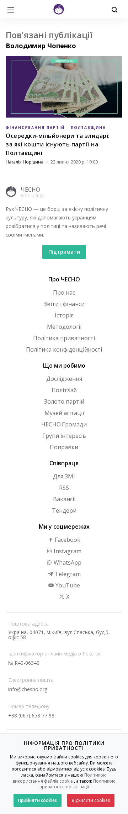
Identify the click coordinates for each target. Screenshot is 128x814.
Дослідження (64, 379)
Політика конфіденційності (64, 349)
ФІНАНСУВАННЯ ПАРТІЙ (35, 127)
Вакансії (64, 499)
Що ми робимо (64, 365)
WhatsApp (66, 562)
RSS (64, 488)
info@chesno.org (27, 689)
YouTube (67, 585)
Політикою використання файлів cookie (60, 778)
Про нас (64, 292)
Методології (64, 327)
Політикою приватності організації (77, 784)
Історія (64, 315)
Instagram (66, 551)
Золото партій (64, 401)
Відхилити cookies (91, 800)
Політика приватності (64, 338)
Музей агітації (64, 413)
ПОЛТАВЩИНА (88, 127)
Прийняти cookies (37, 800)
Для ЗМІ (64, 476)
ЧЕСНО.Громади (64, 424)
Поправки (64, 447)
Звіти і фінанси (64, 304)
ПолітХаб (64, 390)
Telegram (67, 574)
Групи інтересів (64, 436)
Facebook (66, 540)
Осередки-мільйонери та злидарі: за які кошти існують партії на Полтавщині (58, 144)
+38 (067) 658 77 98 (31, 715)
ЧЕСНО (30, 189)
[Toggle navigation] (11, 9)
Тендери (64, 510)
